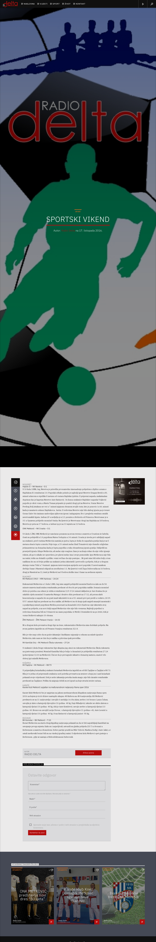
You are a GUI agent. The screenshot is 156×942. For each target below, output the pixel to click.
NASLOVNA (29, 4)
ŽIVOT (68, 4)
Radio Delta (68, 255)
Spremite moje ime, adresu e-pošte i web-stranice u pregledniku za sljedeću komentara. (66, 878)
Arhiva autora (88, 806)
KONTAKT (80, 4)
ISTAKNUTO (17, 923)
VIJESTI (44, 4)
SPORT (56, 4)
